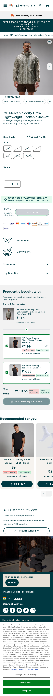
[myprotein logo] (25, 5)
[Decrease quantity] (7, 184)
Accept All (26, 691)
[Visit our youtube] (19, 610)
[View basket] (47, 5)
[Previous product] (43, 494)
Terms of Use (32, 669)
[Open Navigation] (5, 5)
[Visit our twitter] (26, 610)
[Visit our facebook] (12, 610)
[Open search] (11, 5)
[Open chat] (33, 610)
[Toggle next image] (49, 66)
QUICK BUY (19, 484)
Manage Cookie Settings (26, 675)
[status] (12, 184)
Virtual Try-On (38, 137)
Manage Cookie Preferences (18, 592)
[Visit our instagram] (5, 610)
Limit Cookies (26, 683)
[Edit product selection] (46, 346)
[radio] (7, 148)
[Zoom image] (49, 42)
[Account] (40, 6)
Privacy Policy (17, 669)
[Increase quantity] (17, 184)
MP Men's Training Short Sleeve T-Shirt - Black (17, 461)
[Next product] (49, 494)
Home (5, 35)
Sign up (12, 582)
